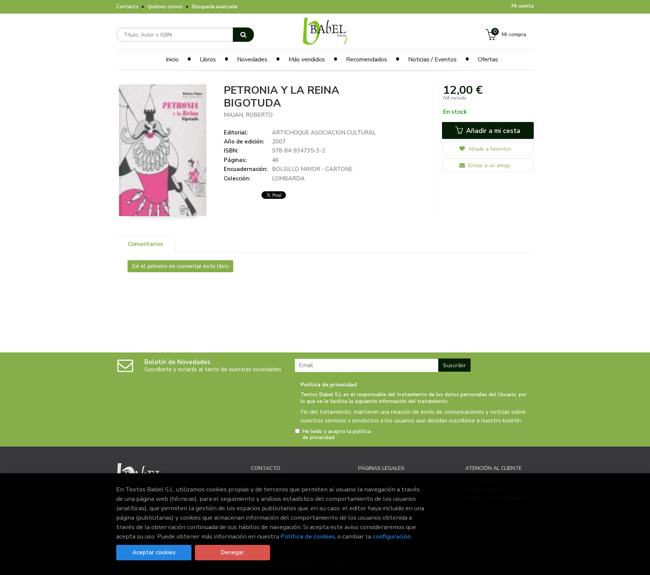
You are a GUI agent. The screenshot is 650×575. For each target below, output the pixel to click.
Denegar (232, 552)
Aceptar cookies (154, 552)
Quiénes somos (165, 6)
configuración (391, 536)
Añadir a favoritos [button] (489, 149)
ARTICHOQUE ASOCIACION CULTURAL (324, 132)
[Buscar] (243, 34)
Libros (208, 59)
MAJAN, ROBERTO (248, 115)
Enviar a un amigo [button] (489, 165)
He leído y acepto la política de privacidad (336, 435)
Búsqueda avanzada (214, 6)
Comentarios (145, 244)
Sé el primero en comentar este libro (180, 266)
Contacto (127, 6)
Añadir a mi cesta (492, 130)
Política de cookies (308, 536)
